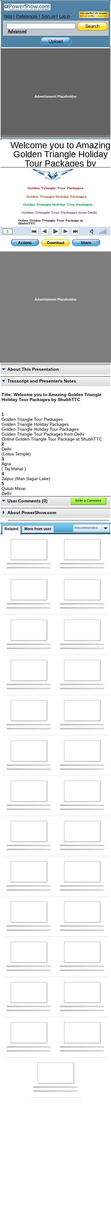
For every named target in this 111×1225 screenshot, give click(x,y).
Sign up (48, 16)
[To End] (75, 231)
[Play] (55, 231)
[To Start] (34, 231)
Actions (25, 243)
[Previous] (44, 231)
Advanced (17, 31)
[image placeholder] (29, 549)
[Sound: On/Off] (93, 231)
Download (55, 243)
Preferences (27, 16)
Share (86, 243)
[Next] (65, 231)
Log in (64, 16)
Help (8, 16)
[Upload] (56, 41)
